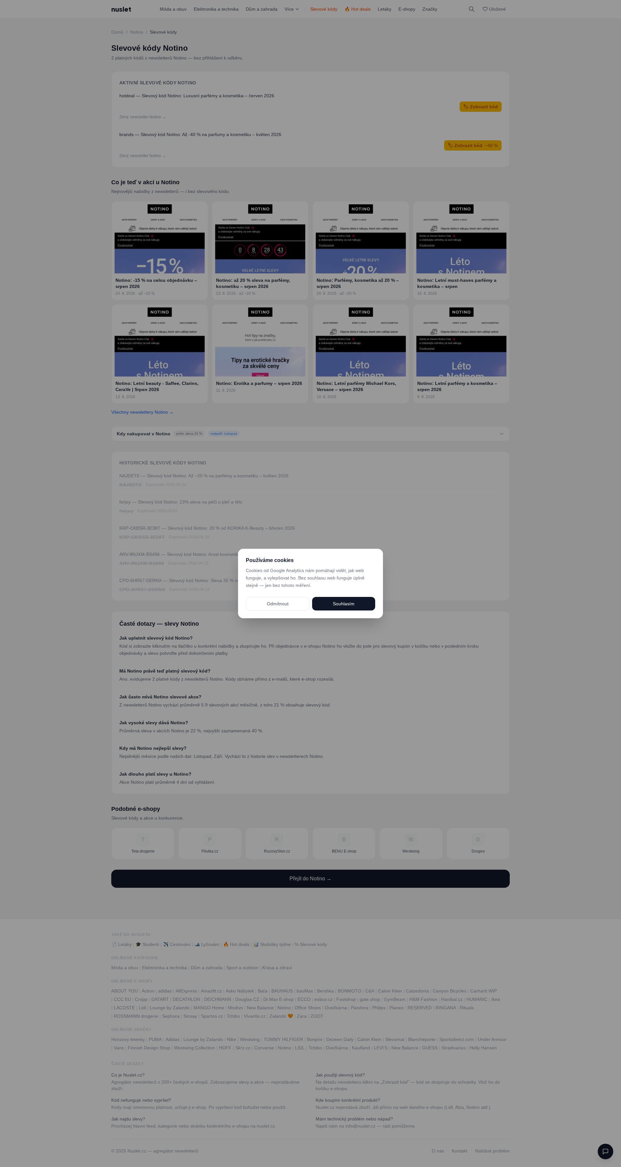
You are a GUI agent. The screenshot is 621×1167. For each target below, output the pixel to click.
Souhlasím (343, 603)
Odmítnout (278, 603)
